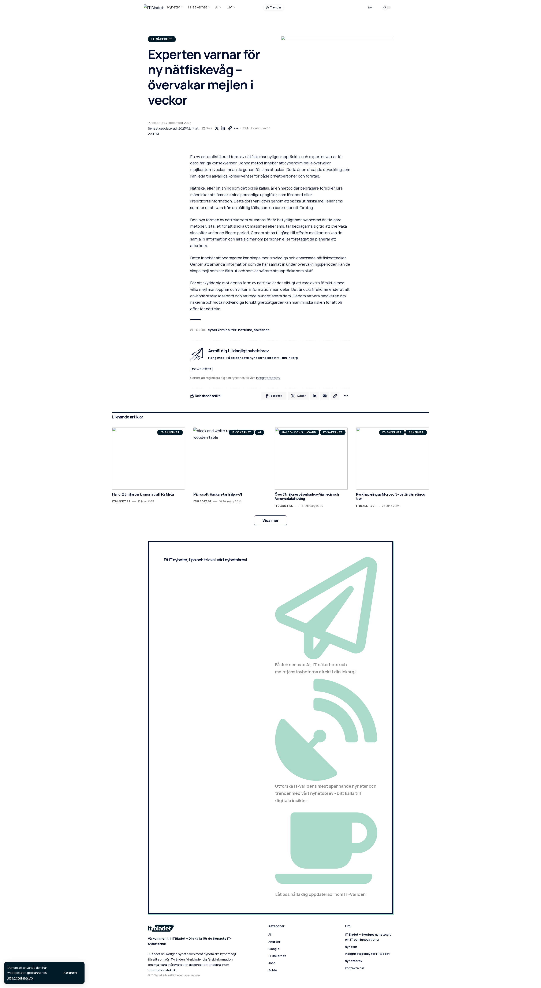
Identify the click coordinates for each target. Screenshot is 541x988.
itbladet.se (121, 501)
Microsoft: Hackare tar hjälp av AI (217, 494)
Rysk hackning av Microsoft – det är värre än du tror (390, 496)
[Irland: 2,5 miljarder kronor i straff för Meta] (148, 458)
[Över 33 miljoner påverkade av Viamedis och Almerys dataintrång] (311, 458)
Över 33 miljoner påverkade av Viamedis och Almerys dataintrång (307, 496)
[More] (236, 128)
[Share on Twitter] (217, 128)
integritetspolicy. (268, 378)
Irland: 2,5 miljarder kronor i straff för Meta (143, 494)
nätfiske (245, 330)
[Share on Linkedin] (223, 128)
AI (259, 432)
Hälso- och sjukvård (299, 432)
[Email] (324, 396)
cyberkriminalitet (222, 330)
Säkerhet (416, 432)
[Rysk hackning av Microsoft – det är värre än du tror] (392, 458)
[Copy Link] (230, 128)
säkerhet (261, 330)
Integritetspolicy (20, 978)
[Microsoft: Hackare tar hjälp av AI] (229, 458)
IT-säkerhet (161, 39)
